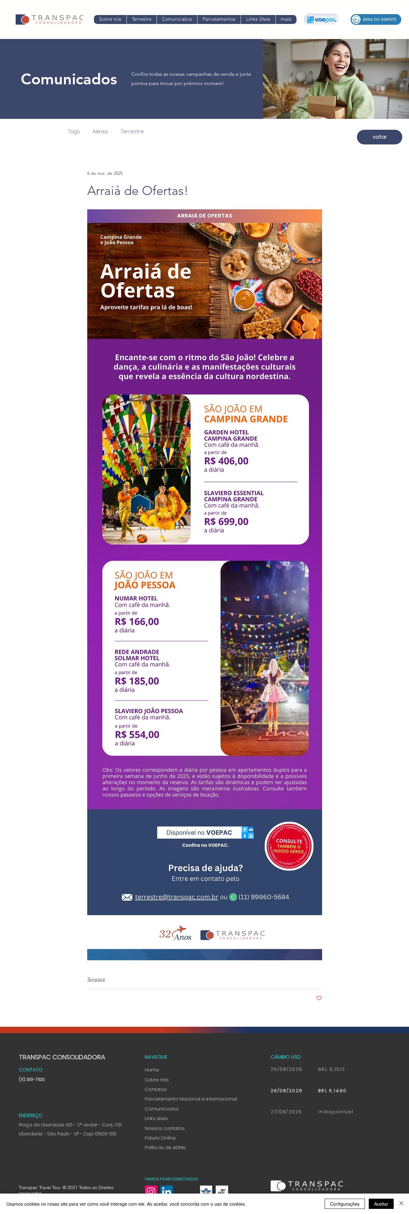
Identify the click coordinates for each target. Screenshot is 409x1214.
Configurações (344, 1204)
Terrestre (132, 131)
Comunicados (162, 1108)
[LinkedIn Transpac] (166, 1192)
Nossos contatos (165, 1128)
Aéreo (100, 131)
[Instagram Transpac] (151, 1192)
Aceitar (381, 1204)
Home (152, 1069)
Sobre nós (157, 1079)
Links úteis (156, 1118)
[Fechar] (401, 1204)
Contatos (156, 1089)
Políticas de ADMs (165, 1147)
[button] (177, 19)
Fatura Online (160, 1137)
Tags (74, 131)
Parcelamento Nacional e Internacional (191, 1098)
